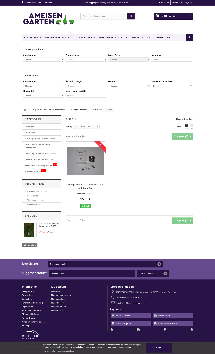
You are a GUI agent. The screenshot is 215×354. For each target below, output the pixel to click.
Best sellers (27, 295)
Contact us (164, 2)
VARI (169, 37)
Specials (31, 215)
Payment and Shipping (37, 191)
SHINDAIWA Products (110, 37)
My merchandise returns (62, 295)
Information (34, 183)
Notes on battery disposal (33, 322)
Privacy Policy (33, 204)
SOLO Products (134, 37)
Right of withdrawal (30, 314)
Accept (159, 348)
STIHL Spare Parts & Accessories (40, 138)
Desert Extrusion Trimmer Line (39, 160)
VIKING (159, 37)
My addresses (57, 303)
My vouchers (57, 310)
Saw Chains (30, 126)
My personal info (58, 307)
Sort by (69, 126)
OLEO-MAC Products (84, 37)
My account (58, 286)
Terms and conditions (36, 200)
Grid (186, 128)
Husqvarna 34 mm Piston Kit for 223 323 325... (85, 186)
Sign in (188, 2)
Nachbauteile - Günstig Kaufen (41, 165)
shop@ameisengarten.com (133, 303)
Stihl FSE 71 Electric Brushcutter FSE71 (49, 225)
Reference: (80, 194)
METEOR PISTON (35, 171)
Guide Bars (30, 132)
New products (28, 291)
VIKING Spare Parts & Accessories (40, 154)
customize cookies (66, 351)
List (191, 128)
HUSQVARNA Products (57, 37)
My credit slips (57, 299)
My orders (55, 291)
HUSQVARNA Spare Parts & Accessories (37, 146)
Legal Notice (32, 196)
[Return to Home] (25, 110)
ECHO (149, 37)
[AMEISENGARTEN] (49, 19)
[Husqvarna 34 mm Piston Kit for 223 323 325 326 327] (85, 161)
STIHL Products (32, 37)
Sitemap (25, 326)
